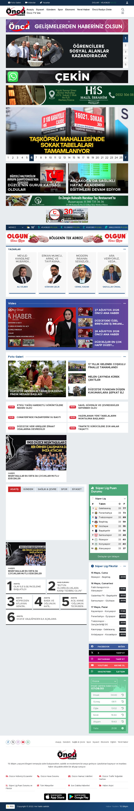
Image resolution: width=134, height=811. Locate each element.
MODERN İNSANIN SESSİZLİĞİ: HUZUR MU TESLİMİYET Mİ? (22, 259)
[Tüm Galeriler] (124, 357)
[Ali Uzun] (82, 274)
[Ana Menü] (122, 13)
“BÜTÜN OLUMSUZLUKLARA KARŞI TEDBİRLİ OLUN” (69, 588)
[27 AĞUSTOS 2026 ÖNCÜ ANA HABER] (85, 311)
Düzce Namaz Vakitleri (82, 776)
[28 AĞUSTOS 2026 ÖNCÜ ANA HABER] (42, 327)
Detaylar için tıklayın (108, 556)
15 (74, 157)
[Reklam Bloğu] (67, 26)
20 (97, 157)
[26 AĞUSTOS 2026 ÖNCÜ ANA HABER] (85, 333)
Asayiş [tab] (14, 489)
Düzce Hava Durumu (50, 776)
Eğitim (113, 742)
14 (69, 157)
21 (102, 157)
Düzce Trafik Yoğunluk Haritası (111, 777)
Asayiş (30, 9)
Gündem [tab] (28, 489)
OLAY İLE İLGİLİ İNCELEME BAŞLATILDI (27, 587)
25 (120, 157)
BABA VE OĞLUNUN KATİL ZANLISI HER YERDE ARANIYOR (51, 604)
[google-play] (79, 797)
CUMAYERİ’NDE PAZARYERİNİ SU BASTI (39, 417)
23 (111, 157)
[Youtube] (23, 742)
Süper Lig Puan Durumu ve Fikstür (19, 787)
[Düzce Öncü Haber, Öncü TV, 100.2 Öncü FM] (16, 11)
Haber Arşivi (108, 786)
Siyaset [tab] (77, 489)
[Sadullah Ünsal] (52, 274)
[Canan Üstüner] (112, 274)
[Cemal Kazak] (22, 274)
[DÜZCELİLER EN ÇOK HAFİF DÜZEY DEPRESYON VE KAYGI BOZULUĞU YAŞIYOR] (85, 343)
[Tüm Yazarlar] (124, 249)
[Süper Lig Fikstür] (124, 566)
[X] (13, 742)
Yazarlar (46, 3)
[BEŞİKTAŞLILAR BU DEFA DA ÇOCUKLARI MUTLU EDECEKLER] (36, 452)
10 (50, 157)
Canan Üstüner (111, 287)
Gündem (51, 9)
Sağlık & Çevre (78, 742)
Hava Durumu (63, 582)
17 (83, 157)
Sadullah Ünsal (52, 287)
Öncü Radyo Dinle (102, 9)
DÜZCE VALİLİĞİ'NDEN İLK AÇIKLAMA (36, 619)
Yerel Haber (83, 9)
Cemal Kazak (22, 287)
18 (88, 157)
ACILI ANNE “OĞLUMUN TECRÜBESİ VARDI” (77, 604)
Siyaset (40, 9)
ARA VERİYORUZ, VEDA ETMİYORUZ (52, 259)
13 (64, 157)
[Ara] (122, 9)
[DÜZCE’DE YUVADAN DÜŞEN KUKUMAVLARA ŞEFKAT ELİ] (77, 391)
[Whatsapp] (28, 742)
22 (106, 157)
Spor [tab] (64, 489)
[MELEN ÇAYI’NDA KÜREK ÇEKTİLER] (77, 378)
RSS (11, 806)
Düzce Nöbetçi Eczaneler (20, 776)
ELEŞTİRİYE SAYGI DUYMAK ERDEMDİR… (112, 259)
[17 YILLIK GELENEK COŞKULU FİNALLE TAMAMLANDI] (77, 366)
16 (78, 157)
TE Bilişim (123, 806)
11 (55, 157)
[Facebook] (8, 742)
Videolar (32, 3)
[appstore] (55, 797)
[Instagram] (18, 742)
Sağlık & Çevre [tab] (47, 489)
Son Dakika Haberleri (80, 786)
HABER (11, 473)
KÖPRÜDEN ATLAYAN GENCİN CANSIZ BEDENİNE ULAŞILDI (22, 604)
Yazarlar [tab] (14, 249)
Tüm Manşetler (47, 786)
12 (59, 157)
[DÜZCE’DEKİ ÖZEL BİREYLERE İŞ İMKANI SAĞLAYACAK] (85, 322)
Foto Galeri (16, 3)
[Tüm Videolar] (124, 303)
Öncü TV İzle (34, 13)
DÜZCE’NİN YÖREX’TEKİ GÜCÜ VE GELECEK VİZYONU (82, 259)
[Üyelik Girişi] (126, 3)
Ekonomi (70, 9)
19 (92, 157)
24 (116, 157)
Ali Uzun (82, 287)
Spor (60, 9)
